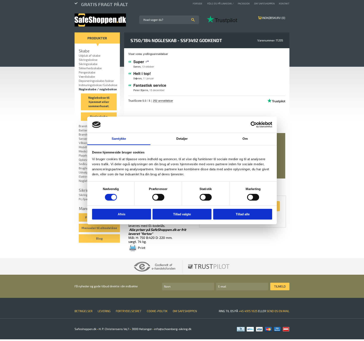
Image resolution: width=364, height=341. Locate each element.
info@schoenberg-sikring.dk (172, 329)
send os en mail (278, 311)
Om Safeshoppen (264, 3)
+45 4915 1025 (248, 311)
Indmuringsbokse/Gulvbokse (98, 85)
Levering (104, 311)
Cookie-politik (157, 311)
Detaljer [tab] (182, 138)
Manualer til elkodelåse (99, 228)
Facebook (244, 3)
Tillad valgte (182, 214)
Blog (99, 238)
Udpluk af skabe (89, 55)
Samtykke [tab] (119, 138)
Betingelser (83, 311)
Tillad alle (243, 214)
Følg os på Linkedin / (220, 3)
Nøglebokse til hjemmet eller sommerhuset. (99, 102)
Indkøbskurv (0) (273, 18)
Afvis (121, 214)
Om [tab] (245, 138)
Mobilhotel (86, 147)
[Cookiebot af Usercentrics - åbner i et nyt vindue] (253, 124)
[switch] (158, 197)
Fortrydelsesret (129, 311)
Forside (198, 3)
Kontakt (284, 3)
